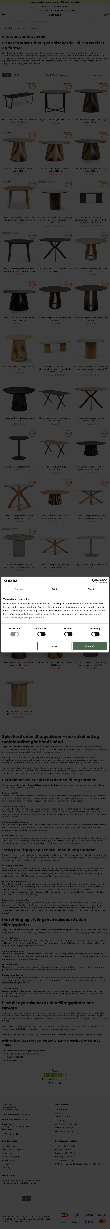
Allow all (89, 646)
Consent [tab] (19, 589)
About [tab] (91, 589)
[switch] (41, 634)
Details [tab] (55, 589)
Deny (54, 646)
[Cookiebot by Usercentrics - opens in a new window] (94, 581)
